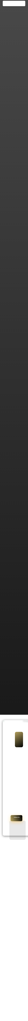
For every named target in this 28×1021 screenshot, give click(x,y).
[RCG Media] (7, 3)
